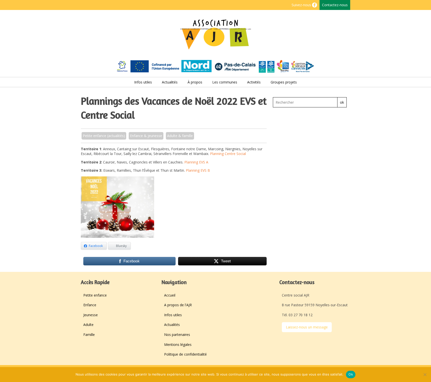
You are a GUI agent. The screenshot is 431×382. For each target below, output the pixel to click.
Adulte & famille (180, 135)
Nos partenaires (177, 334)
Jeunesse (90, 314)
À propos (195, 82)
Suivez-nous (302, 4)
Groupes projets (284, 82)
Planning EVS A (196, 162)
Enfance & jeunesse (146, 135)
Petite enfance (95, 295)
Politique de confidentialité (185, 354)
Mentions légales (178, 344)
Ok (350, 374)
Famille (89, 334)
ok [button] (342, 102)
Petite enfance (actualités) (104, 135)
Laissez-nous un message (307, 327)
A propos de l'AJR (178, 305)
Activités (254, 82)
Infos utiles (143, 82)
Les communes (224, 82)
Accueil (169, 295)
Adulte (88, 324)
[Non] (424, 374)
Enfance (89, 305)
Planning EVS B (198, 170)
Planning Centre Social (228, 153)
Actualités (170, 82)
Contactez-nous (335, 4)
